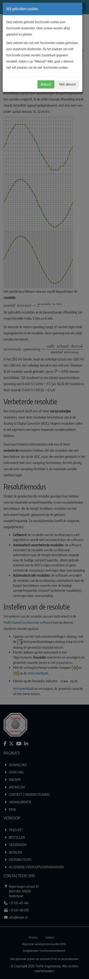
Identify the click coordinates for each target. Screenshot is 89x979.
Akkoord (46, 84)
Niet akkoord (67, 84)
